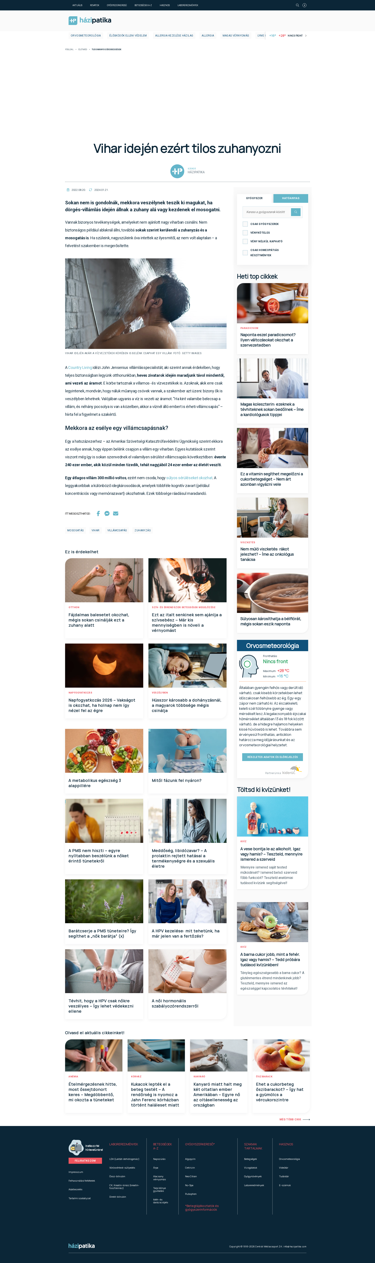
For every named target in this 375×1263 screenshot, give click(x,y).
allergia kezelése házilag (174, 35)
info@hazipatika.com (294, 1246)
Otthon (74, 607)
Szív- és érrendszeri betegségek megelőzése (183, 607)
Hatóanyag (290, 198)
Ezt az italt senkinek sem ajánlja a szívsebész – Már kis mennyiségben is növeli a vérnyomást (187, 622)
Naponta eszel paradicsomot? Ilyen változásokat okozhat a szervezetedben (268, 340)
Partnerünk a (273, 773)
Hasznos (165, 5)
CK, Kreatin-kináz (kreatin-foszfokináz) (124, 1187)
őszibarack (264, 1076)
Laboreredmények (188, 5)
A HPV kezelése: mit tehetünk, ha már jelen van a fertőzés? (186, 933)
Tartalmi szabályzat (80, 1198)
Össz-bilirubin (117, 1176)
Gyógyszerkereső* (200, 1144)
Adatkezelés (75, 1189)
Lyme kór (264, 35)
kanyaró (199, 1076)
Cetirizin (190, 1167)
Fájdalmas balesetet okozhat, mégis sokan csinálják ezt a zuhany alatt (99, 620)
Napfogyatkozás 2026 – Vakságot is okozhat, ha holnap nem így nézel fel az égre (102, 705)
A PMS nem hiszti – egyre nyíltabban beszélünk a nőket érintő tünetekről (99, 855)
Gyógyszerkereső (117, 5)
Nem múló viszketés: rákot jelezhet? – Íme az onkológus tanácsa (267, 554)
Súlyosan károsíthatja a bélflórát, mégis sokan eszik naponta (270, 621)
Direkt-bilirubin (117, 1196)
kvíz (243, 841)
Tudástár (284, 1176)
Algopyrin (190, 1159)
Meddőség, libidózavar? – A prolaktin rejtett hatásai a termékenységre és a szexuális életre (183, 858)
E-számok (285, 1185)
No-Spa (189, 1185)
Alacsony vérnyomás (159, 1178)
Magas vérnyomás (236, 35)
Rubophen (191, 1193)
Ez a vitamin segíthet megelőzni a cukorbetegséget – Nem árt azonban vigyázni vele (271, 479)
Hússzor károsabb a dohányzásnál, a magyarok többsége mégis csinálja (187, 705)
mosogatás (75, 530)
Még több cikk (290, 1119)
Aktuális (77, 5)
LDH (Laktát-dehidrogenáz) (124, 1159)
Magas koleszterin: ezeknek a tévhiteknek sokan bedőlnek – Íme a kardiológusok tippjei (272, 409)
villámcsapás (117, 530)
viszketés (247, 542)
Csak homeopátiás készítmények (264, 253)
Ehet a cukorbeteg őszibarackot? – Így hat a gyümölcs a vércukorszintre (280, 1091)
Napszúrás (159, 1159)
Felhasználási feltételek (82, 1180)
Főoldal (69, 50)
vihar (96, 530)
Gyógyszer (254, 198)
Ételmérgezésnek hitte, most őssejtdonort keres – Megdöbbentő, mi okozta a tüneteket (93, 1091)
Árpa (155, 1167)
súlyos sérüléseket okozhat (189, 477)
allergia (208, 35)
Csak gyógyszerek (264, 224)
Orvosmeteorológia (86, 35)
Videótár (283, 1167)
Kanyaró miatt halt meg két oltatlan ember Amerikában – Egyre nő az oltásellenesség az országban (218, 1094)
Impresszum (76, 1172)
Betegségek (250, 1159)
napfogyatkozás (80, 692)
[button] (124, 1146)
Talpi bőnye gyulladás (159, 1189)
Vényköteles (260, 232)
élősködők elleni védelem (128, 35)
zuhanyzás (143, 530)
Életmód (82, 50)
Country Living (80, 367)
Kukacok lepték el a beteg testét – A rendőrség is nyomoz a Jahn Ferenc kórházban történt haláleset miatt (155, 1094)
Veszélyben (160, 692)
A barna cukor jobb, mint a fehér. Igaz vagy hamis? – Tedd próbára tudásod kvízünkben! (270, 959)
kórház (136, 1076)
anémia (73, 1076)
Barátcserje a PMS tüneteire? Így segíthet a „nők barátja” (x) (102, 933)
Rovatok (94, 5)
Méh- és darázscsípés (160, 1201)
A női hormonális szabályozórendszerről (175, 1003)
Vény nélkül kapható (266, 241)
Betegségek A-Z (143, 5)
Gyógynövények (253, 1176)
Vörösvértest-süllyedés (122, 1167)
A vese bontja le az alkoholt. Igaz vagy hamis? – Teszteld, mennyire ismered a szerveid (271, 854)
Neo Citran (191, 1176)
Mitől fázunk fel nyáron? (177, 780)
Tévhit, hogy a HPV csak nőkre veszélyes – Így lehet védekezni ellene (101, 1006)
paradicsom (249, 328)
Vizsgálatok (250, 1167)
